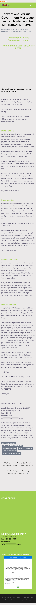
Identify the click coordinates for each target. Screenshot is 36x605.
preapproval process (9, 448)
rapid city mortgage (25, 448)
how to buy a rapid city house (12, 445)
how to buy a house (8, 443)
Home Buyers (5, 31)
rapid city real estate (10, 451)
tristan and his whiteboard (11, 453)
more (12, 571)
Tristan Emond (8, 29)
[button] (30, 5)
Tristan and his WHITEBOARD (21, 31)
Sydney (28, 600)
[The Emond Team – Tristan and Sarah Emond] (5, 5)
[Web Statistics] (3, 1)
